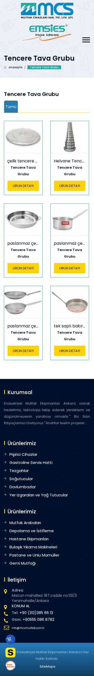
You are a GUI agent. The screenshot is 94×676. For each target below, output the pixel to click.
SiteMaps (47, 666)
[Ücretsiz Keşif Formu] (10, 652)
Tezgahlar (19, 470)
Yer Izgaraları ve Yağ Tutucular (38, 495)
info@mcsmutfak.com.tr (28, 628)
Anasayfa (15, 67)
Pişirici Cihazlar (23, 454)
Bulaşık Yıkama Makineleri (33, 547)
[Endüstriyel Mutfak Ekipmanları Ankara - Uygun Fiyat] (47, 10)
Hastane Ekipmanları (29, 539)
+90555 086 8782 (38, 619)
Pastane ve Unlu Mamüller (34, 555)
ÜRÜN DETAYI (23, 185)
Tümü (10, 106)
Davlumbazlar (22, 487)
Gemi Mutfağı (22, 563)
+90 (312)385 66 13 (36, 612)
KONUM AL (21, 606)
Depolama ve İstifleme (31, 530)
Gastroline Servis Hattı (30, 462)
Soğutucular (21, 478)
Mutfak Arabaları (25, 522)
